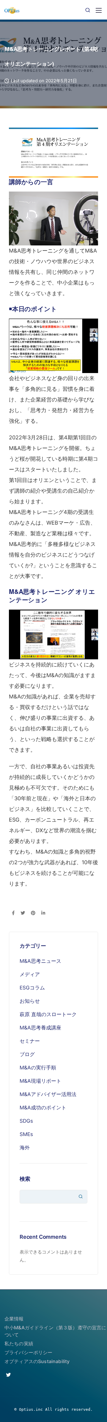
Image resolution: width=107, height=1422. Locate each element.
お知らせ (30, 1001)
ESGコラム (32, 988)
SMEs (26, 1134)
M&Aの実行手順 (38, 1068)
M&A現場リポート (40, 1081)
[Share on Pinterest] (33, 913)
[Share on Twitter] (23, 913)
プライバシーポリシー (28, 1352)
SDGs (26, 1121)
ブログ (27, 1054)
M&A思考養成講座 (40, 1028)
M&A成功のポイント (43, 1108)
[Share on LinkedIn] (43, 913)
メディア (30, 974)
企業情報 (14, 1319)
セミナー (30, 1041)
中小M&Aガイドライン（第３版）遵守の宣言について (55, 1331)
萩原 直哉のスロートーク (48, 1014)
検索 (25, 1179)
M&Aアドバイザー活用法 (48, 1094)
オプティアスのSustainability (37, 1361)
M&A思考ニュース (40, 961)
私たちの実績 (18, 1344)
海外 (25, 1148)
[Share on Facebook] (13, 913)
